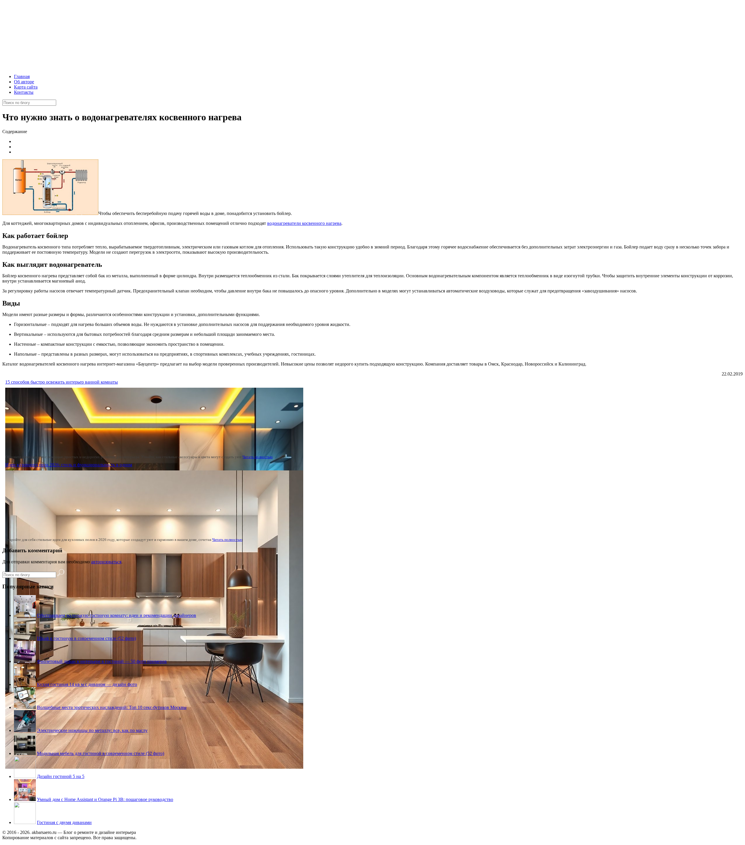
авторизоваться (106, 561)
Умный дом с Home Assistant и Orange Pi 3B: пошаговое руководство (105, 799)
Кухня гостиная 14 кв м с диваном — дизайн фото (87, 684)
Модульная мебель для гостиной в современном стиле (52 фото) (100, 753)
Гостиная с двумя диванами (64, 822)
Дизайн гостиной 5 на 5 (60, 776)
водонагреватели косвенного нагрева (304, 223)
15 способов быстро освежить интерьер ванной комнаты (61, 382)
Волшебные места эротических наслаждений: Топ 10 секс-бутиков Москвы (112, 707)
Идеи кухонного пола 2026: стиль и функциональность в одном (68, 464)
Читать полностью (257, 457)
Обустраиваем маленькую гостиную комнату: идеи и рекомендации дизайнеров (116, 615)
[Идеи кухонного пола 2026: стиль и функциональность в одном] (154, 767)
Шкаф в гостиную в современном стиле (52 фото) (86, 638)
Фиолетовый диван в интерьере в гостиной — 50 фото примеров (102, 661)
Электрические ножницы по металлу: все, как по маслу (92, 730)
